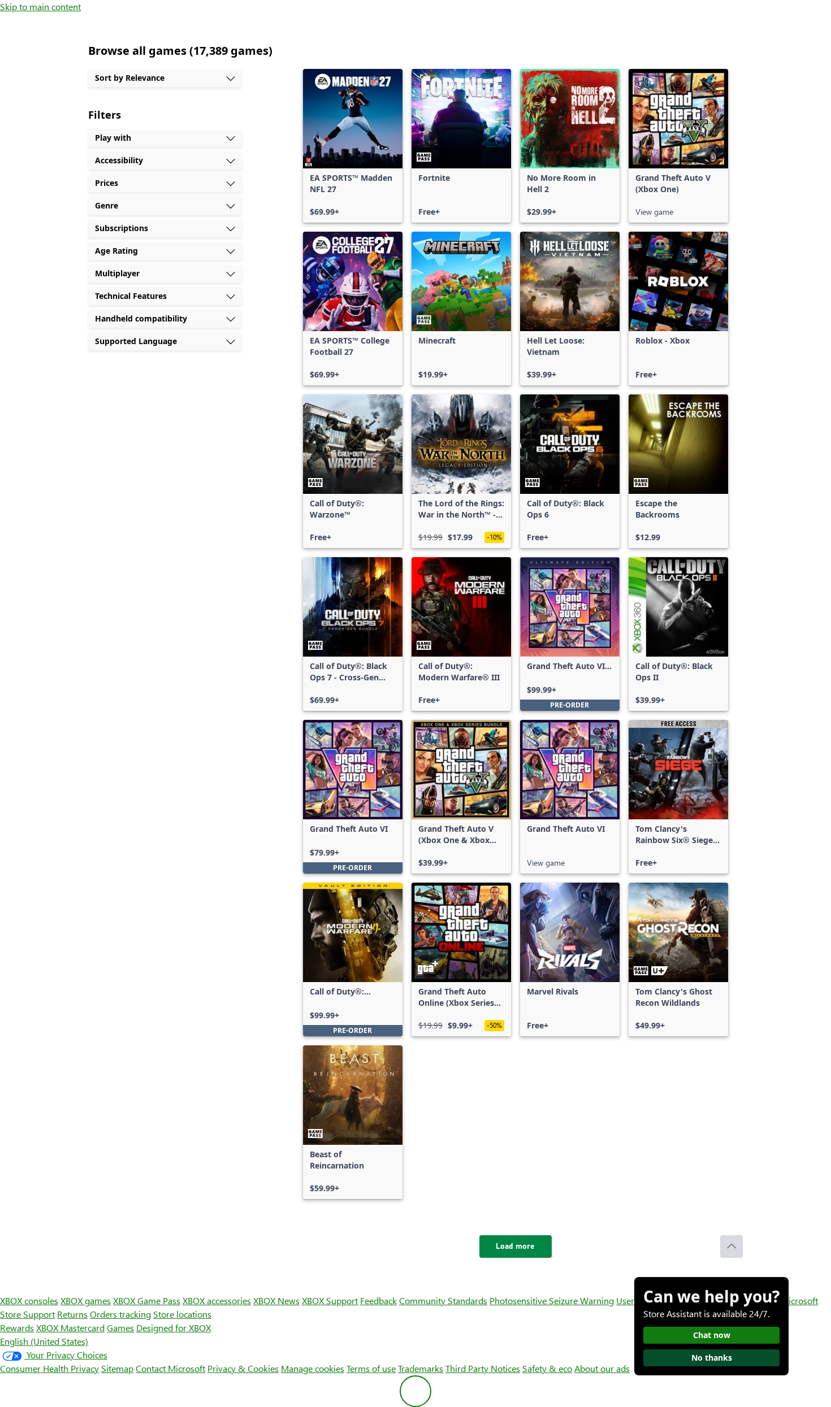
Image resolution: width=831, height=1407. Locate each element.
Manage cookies (312, 1368)
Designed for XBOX (173, 1328)
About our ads (602, 1368)
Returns (72, 1314)
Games (120, 1328)
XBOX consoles (29, 1300)
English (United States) (44, 1341)
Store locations (182, 1314)
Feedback (378, 1300)
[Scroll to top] (731, 1246)
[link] (352, 146)
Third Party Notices (482, 1368)
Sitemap (117, 1368)
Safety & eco (547, 1368)
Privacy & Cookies (243, 1368)
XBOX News (276, 1300)
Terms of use (371, 1368)
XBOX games (85, 1300)
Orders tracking (120, 1314)
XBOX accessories (217, 1300)
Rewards (17, 1328)
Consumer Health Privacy (49, 1368)
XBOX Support (330, 1300)
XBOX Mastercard (70, 1328)
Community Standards (443, 1300)
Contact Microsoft (170, 1368)
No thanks (711, 1357)
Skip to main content (40, 6)
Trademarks (420, 1368)
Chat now (711, 1335)
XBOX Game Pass (146, 1300)
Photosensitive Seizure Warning (552, 1300)
